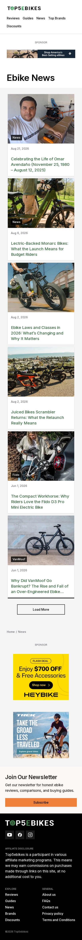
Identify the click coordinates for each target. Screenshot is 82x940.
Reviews (13, 18)
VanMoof (19, 559)
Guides (28, 18)
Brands (10, 913)
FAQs (46, 901)
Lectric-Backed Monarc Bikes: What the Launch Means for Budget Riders (39, 249)
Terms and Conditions (58, 920)
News (40, 18)
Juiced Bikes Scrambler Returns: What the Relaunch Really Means (37, 417)
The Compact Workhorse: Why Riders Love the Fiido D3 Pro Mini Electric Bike (40, 502)
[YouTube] (9, 834)
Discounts (14, 26)
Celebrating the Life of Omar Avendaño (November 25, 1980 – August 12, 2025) (40, 164)
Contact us (50, 907)
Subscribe (41, 802)
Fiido (16, 474)
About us (49, 895)
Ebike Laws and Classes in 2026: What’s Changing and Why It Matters (37, 333)
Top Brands (56, 18)
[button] (41, 609)
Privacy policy (52, 913)
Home (11, 631)
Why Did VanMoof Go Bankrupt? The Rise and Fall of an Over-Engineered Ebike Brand (39, 589)
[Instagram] (30, 834)
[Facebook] (20, 834)
